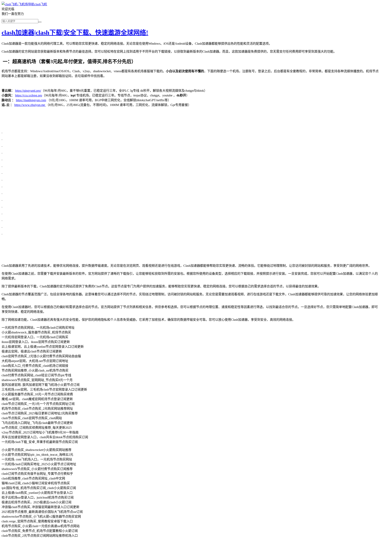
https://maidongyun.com (31, 100)
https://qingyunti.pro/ (28, 90)
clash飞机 (40, 4)
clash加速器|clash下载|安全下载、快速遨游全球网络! (75, 32)
